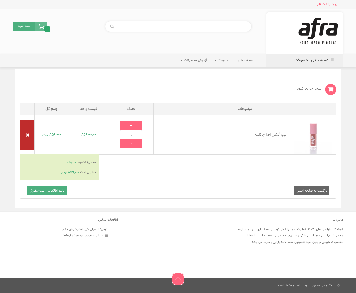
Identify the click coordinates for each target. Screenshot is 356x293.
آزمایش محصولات (195, 60)
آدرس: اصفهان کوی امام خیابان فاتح (85, 229)
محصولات (224, 60)
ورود (334, 4)
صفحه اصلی (246, 60)
